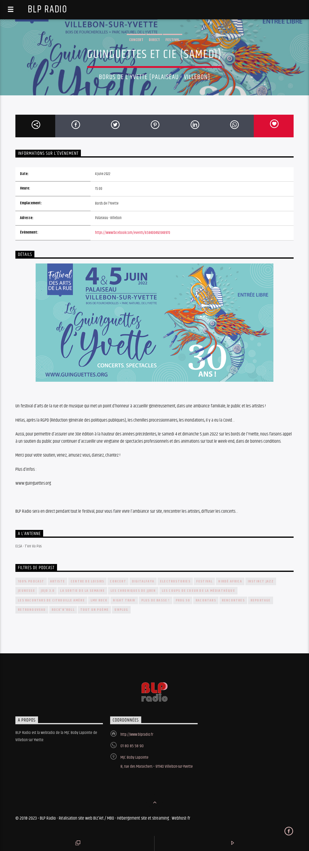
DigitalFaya (143, 581)
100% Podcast (31, 581)
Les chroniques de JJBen (133, 591)
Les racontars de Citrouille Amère (51, 600)
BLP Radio (47, 9)
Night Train (124, 600)
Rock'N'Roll (63, 610)
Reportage (260, 600)
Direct (154, 40)
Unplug (121, 610)
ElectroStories (175, 581)
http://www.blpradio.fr (136, 734)
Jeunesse (26, 591)
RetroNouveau (32, 610)
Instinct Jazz (261, 581)
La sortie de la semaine (82, 591)
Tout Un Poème (94, 610)
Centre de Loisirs (87, 581)
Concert (136, 40)
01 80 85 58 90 (132, 746)
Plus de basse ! (155, 600)
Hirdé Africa (230, 581)
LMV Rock (99, 600)
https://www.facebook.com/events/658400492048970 (132, 233)
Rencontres (233, 600)
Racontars (206, 600)
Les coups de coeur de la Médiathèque (198, 591)
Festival (172, 40)
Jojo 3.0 (48, 591)
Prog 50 (183, 600)
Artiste (57, 581)
